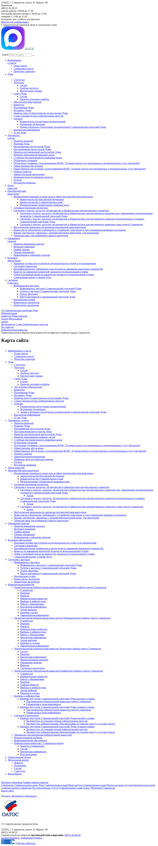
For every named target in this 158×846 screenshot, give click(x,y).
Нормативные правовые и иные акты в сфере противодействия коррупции (53, 196)
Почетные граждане (24, 71)
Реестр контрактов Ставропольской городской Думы (47, 297)
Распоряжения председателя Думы (32, 146)
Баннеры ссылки (29, 612)
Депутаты (19, 82)
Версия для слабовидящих (15, 22)
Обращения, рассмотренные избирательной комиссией (43, 735)
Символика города (23, 68)
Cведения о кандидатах (26, 715)
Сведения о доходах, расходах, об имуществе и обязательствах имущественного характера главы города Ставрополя (81, 224)
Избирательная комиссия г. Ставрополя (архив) (39, 743)
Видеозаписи (8, 324)
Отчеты (18, 180)
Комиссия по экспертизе (26, 302)
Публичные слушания (25, 160)
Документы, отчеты (18, 420)
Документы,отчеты (13, 136)
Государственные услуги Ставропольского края (57, 788)
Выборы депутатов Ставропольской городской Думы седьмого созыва (57, 707)
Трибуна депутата (29, 88)
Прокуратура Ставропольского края (87, 785)
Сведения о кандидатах (32, 668)
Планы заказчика (29, 294)
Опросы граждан (22, 171)
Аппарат (18, 118)
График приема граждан (35, 782)
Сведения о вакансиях (25, 266)
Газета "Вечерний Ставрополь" (99, 788)
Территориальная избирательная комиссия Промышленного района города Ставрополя (60, 587)
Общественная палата (19, 757)
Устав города (20, 65)
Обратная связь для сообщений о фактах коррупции (41, 235)
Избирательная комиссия (9, 314)
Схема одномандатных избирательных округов (38, 116)
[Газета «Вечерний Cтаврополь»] (19, 796)
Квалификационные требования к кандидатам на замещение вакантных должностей (58, 269)
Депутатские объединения (27, 102)
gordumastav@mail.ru (31, 838)
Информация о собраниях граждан (32, 255)
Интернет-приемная (24, 246)
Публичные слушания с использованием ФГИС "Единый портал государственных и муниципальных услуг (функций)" (77, 163)
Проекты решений (23, 141)
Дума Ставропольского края (53, 785)
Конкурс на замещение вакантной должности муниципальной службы (51, 271)
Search (5, 54)
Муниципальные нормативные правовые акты (44, 205)
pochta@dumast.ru (10, 838)
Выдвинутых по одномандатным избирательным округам (56, 721)
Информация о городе (14, 61)
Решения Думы (22, 143)
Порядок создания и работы (34, 99)
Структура (19, 79)
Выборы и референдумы (33, 601)
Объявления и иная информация (43, 704)
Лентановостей (12, 187)
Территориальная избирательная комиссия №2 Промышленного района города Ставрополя (62, 618)
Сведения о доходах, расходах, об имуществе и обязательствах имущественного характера (61, 210)
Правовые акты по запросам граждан (33, 177)
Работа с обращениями (32, 604)
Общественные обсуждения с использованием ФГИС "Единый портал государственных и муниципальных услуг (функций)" (80, 168)
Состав (23, 85)
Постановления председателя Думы (32, 149)
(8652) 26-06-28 (72, 835)
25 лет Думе (20, 132)
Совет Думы (20, 93)
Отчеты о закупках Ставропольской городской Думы (48, 291)
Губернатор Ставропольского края (19, 785)
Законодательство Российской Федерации (42, 199)
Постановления (28, 754)
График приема (22, 249)
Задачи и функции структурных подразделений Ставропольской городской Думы (63, 127)
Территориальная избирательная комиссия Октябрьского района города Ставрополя (58, 671)
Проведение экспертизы (26, 305)
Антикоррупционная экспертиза (31, 207)
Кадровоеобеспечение (14, 259)
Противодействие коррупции (16, 192)
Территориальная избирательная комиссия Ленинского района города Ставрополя (57, 648)
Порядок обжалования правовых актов (34, 155)
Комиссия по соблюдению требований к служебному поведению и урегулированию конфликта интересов (70, 230)
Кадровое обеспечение (20, 540)
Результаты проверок (25, 182)
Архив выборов (28, 609)
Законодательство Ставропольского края (41, 202)
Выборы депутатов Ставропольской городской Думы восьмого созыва (57, 698)
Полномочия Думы (24, 107)
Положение (20, 765)
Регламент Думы (22, 110)
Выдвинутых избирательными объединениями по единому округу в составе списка (70, 723)
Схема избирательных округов (32, 324)
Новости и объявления (32, 746)
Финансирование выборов (34, 659)
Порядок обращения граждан (29, 244)
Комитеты (19, 104)
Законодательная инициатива (29, 174)
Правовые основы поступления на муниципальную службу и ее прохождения (55, 263)
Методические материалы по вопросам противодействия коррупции (50, 227)
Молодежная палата (18, 760)
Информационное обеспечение (30, 740)
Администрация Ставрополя (16, 788)
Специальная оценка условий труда (32, 277)
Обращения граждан (13, 239)
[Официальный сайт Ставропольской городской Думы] (19, 310)
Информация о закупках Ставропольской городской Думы (50, 288)
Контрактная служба (24, 299)
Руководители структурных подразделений (42, 121)
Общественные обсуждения (28, 166)
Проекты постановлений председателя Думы (37, 152)
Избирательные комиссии (33, 598)
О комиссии (26, 590)
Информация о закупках (26, 285)
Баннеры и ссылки (30, 643)
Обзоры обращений (24, 252)
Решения (24, 593)
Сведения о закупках (13, 281)
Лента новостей (16, 467)
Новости (24, 595)
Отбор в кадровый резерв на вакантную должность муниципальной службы (54, 274)
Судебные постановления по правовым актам (38, 157)
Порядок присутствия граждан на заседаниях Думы (41, 113)
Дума (10, 362)
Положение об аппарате (32, 124)
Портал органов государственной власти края (131, 785)
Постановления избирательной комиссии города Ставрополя (58, 701)
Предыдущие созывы (31, 91)
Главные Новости (29, 684)
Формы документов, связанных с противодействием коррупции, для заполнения (56, 232)
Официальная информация (34, 615)
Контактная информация (27, 130)
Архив (29, 495)
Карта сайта (7, 790)
